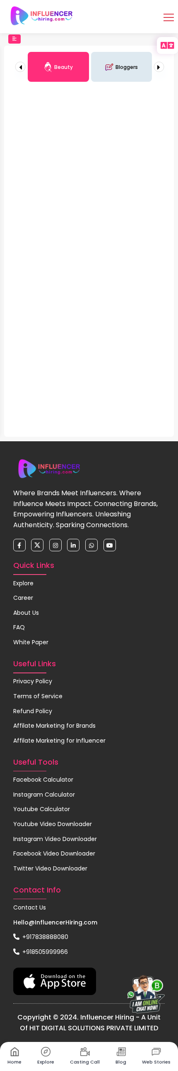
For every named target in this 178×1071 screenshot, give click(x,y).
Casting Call (85, 1062)
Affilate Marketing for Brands (54, 725)
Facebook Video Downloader (54, 853)
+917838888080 (44, 937)
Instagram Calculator (44, 794)
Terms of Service (38, 696)
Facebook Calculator (43, 779)
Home (14, 1062)
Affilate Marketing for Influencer (59, 740)
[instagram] (55, 545)
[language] (167, 45)
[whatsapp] (91, 545)
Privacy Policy (32, 681)
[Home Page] (41, 16)
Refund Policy (32, 711)
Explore (23, 583)
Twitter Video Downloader (50, 868)
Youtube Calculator (41, 809)
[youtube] (109, 545)
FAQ (19, 627)
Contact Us (29, 907)
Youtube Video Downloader (52, 824)
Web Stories (156, 1062)
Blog (120, 1062)
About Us (26, 613)
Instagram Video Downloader (55, 839)
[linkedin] (73, 545)
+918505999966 (44, 952)
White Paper (30, 642)
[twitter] (37, 545)
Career (23, 598)
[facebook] (19, 545)
